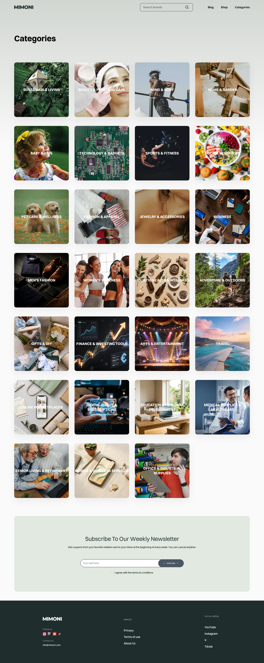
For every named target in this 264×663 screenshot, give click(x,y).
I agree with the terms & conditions (134, 572)
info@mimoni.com (52, 645)
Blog (211, 7)
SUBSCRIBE (170, 563)
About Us (129, 643)
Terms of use (132, 637)
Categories (242, 7)
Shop (224, 7)
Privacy (129, 630)
